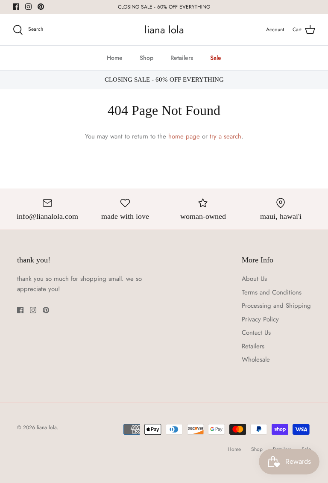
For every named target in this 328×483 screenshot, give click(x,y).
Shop (146, 57)
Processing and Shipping (276, 305)
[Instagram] (28, 6)
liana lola (47, 427)
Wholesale (256, 359)
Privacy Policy (260, 319)
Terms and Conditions (272, 292)
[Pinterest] (41, 6)
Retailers (181, 57)
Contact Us (256, 332)
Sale (215, 57)
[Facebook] (16, 6)
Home (115, 57)
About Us (254, 278)
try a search (225, 136)
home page (184, 136)
